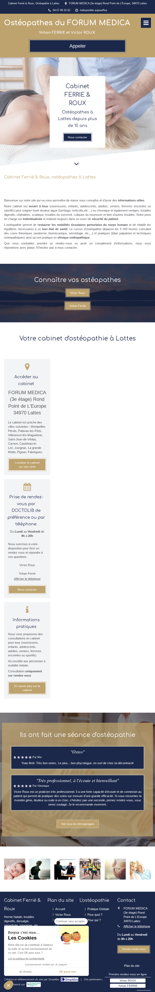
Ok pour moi (67, 971)
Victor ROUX (128, 980)
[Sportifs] (90, 869)
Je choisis (25, 971)
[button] (8, 985)
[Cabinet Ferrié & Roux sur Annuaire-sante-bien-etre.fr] (33, 984)
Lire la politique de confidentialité (26, 958)
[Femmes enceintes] (115, 869)
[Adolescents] (39, 869)
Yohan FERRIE (127, 985)
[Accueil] (76, 162)
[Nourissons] (14, 869)
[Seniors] (140, 869)
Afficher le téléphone (27, 578)
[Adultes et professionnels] (64, 869)
